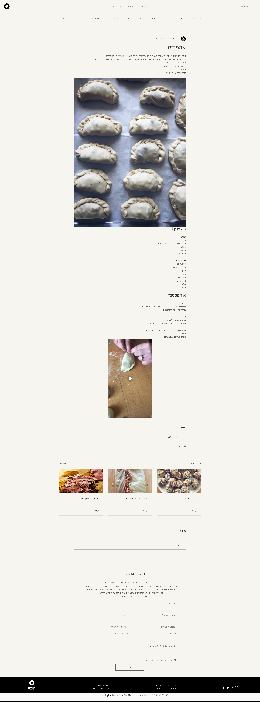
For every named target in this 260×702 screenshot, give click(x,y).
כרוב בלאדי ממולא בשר (136, 498)
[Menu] (253, 6)
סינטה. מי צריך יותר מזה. (86, 498)
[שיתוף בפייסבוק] (184, 436)
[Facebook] (223, 687)
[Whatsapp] (236, 687)
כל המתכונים (195, 18)
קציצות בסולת (189, 498)
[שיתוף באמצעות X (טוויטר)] (176, 436)
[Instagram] (232, 687)
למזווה (138, 18)
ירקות (126, 18)
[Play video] (130, 378)
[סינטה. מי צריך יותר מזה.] (81, 481)
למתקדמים (95, 18)
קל (107, 18)
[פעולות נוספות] (76, 39)
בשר (173, 18)
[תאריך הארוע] (125, 627)
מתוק (116, 18)
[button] (63, 18)
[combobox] (154, 638)
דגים (163, 18)
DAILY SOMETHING (159, 695)
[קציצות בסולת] (179, 481)
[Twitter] (227, 687)
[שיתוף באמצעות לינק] (169, 436)
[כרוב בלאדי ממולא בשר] (130, 481)
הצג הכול (63, 463)
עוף (182, 18)
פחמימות (151, 18)
